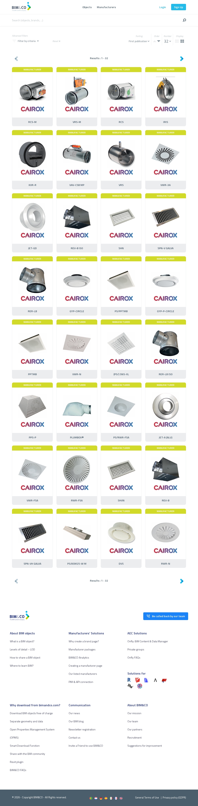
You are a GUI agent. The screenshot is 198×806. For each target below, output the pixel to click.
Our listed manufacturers (83, 674)
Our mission (134, 713)
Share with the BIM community (27, 754)
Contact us (74, 737)
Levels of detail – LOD (22, 649)
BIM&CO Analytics (79, 657)
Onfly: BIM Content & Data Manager (147, 641)
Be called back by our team (168, 616)
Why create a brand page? (84, 641)
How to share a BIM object (25, 657)
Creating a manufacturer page (85, 666)
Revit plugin (16, 762)
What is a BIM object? (22, 641)
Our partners (134, 729)
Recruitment (134, 737)
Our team (132, 721)
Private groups (135, 649)
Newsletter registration (82, 729)
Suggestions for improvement (144, 746)
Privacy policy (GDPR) (174, 797)
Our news (74, 713)
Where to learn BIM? (22, 666)
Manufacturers (106, 7)
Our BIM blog (76, 721)
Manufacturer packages (82, 649)
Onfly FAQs (133, 657)
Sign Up (178, 7)
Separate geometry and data (26, 721)
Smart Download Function (25, 746)
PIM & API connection (81, 682)
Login (162, 7)
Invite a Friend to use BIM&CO (86, 746)
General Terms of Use (147, 797)
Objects (87, 7)
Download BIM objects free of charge (31, 713)
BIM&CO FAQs (18, 770)
